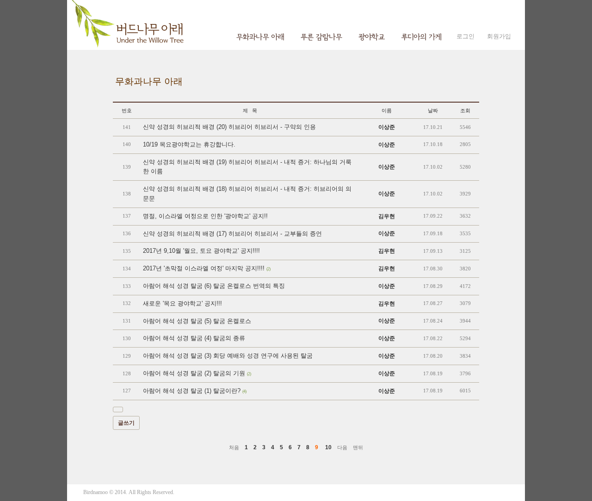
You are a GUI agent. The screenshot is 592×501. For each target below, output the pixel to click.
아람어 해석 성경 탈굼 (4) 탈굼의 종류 (194, 338)
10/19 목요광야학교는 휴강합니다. (189, 144)
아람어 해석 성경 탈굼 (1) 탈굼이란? (194, 390)
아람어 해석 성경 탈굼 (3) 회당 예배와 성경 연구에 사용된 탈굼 (228, 355)
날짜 (433, 110)
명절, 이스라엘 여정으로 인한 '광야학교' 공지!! (205, 216)
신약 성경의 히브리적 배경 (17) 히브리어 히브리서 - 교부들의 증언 (232, 233)
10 (328, 447)
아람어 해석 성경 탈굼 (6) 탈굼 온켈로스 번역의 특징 (214, 285)
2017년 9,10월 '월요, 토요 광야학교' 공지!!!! (201, 250)
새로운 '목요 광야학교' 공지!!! (182, 303)
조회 (465, 110)
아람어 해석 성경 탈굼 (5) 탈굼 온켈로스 (197, 321)
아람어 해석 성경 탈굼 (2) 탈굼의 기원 (197, 373)
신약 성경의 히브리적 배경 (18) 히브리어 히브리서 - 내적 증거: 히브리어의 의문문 (247, 193)
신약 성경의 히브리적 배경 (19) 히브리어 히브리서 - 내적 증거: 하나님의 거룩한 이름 (247, 167)
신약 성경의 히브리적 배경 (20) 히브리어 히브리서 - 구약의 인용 (229, 126)
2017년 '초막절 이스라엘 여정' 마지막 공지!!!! (206, 268)
